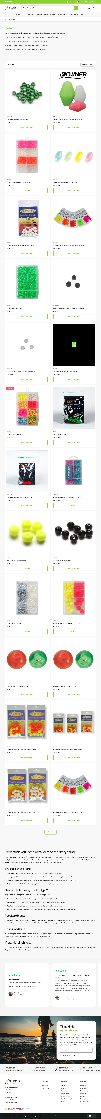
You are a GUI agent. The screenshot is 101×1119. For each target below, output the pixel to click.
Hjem (8, 19)
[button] (94, 7)
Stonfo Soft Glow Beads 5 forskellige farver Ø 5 (69, 245)
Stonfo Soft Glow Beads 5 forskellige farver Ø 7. (69, 812)
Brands (82, 1099)
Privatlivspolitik (44, 1116)
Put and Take (84, 1101)
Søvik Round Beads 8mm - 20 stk (18, 686)
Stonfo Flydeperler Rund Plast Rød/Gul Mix (21, 749)
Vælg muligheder (27, 127)
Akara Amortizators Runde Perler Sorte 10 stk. (69, 308)
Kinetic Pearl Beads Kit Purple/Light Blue (67, 497)
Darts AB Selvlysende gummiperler (65, 371)
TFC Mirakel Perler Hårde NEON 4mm (19, 497)
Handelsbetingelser (67, 1099)
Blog (62, 1101)
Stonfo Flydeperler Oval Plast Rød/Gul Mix (67, 749)
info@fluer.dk (61, 947)
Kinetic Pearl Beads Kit (14, 623)
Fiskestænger (84, 1088)
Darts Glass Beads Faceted (62, 560)
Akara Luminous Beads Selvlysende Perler (21, 371)
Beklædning (84, 1091)
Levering (64, 1091)
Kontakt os (64, 1088)
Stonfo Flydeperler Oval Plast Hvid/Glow (20, 245)
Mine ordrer (46, 1088)
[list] (50, 985)
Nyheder (83, 1093)
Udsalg (82, 1096)
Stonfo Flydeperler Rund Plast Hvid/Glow (21, 812)
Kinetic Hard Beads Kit (14, 308)
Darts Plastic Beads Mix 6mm (16, 560)
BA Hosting (23, 1116)
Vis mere (51, 832)
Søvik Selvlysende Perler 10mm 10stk (65, 182)
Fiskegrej (83, 1085)
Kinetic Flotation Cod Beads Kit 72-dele (66, 623)
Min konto (45, 1085)
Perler (13, 19)
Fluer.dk (11, 1116)
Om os (63, 1085)
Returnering (65, 1093)
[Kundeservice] (89, 7)
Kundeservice (65, 1096)
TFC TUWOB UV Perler (60, 434)
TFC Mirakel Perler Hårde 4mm (17, 119)
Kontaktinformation (55, 1116)
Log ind (71, 1)
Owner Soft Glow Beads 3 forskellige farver (68, 119)
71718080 (78, 947)
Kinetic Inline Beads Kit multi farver (19, 182)
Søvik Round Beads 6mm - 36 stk (64, 686)
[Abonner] (90, 1050)
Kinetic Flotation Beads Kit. (16, 434)
